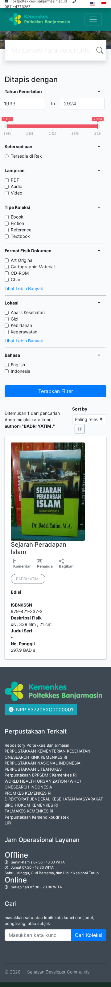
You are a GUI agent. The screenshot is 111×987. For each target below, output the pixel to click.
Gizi (14, 318)
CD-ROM (20, 273)
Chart (16, 279)
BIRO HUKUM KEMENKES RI (31, 805)
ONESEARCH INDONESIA (28, 786)
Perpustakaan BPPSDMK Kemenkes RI (40, 775)
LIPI (8, 822)
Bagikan (66, 566)
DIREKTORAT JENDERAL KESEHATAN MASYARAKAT (54, 798)
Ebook (17, 216)
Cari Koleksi (88, 935)
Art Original (22, 260)
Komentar (22, 566)
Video (16, 192)
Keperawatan (24, 331)
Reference (21, 229)
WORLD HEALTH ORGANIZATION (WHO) (43, 781)
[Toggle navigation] (93, 19)
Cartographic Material (33, 266)
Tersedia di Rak (26, 156)
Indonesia (20, 371)
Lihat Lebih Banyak (24, 288)
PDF (15, 180)
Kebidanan (21, 325)
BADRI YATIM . (28, 578)
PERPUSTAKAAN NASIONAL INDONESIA (42, 763)
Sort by (79, 408)
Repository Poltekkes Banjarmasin (37, 745)
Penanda (45, 566)
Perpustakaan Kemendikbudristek (37, 817)
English (18, 364)
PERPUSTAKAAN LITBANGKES (33, 769)
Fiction (17, 223)
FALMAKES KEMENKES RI (29, 810)
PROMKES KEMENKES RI (28, 793)
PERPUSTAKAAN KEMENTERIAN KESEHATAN (47, 751)
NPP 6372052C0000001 (44, 709)
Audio (16, 186)
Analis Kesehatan (28, 312)
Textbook (20, 236)
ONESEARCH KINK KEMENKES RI (36, 757)
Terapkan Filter (55, 391)
